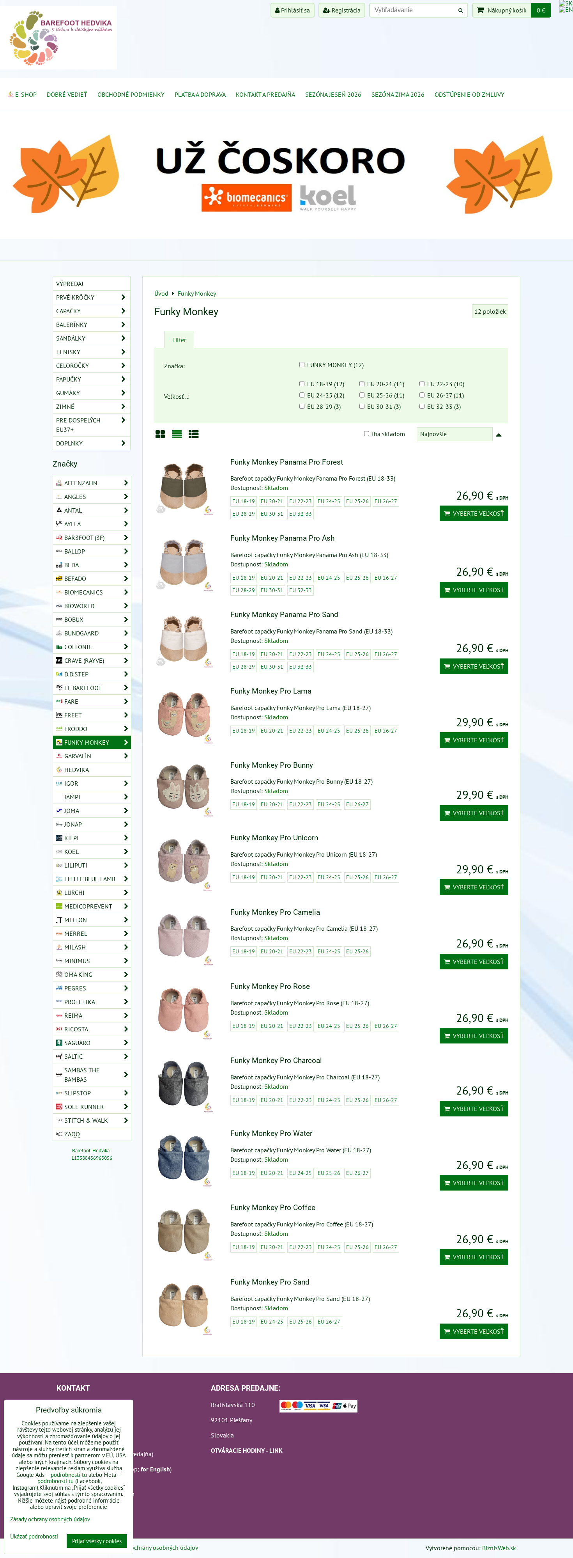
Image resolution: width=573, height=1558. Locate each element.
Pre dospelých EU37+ (78, 424)
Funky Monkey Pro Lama (270, 691)
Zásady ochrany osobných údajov (154, 1547)
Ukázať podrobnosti (34, 1536)
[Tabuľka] (194, 437)
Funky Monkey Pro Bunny (271, 765)
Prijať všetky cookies (97, 1541)
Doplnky (69, 443)
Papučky (68, 379)
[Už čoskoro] (286, 237)
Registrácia (345, 10)
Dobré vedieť (67, 94)
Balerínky (71, 324)
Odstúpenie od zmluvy (469, 94)
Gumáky (68, 393)
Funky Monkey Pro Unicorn (274, 837)
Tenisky (68, 352)
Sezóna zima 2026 (397, 94)
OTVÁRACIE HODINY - (240, 1450)
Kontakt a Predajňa (265, 94)
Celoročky (72, 365)
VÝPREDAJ (69, 283)
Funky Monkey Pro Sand (269, 1282)
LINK (276, 1450)
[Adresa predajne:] (318, 1407)
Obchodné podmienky (130, 94)
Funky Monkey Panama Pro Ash (282, 538)
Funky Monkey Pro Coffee (272, 1207)
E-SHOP (26, 94)
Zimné (65, 406)
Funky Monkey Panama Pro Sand (284, 614)
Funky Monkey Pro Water (271, 1133)
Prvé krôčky (75, 297)
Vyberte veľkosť (477, 513)
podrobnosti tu (69, 1474)
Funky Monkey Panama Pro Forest (286, 462)
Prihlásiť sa (294, 10)
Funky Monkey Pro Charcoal (276, 1060)
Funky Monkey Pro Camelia (275, 912)
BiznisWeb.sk (499, 1548)
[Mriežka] (160, 437)
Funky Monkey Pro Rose (270, 986)
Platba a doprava (200, 94)
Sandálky (70, 338)
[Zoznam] (177, 437)
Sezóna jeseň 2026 (333, 94)
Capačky (68, 311)
